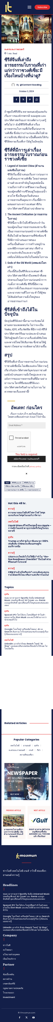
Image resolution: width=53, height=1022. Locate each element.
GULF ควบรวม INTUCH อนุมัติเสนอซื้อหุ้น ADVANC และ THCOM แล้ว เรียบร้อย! (39, 832)
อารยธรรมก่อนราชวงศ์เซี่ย (14, 490)
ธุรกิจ (10, 537)
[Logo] (8, 7)
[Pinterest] (30, 100)
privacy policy (35, 466)
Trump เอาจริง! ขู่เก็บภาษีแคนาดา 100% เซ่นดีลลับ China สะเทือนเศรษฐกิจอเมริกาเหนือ (28, 543)
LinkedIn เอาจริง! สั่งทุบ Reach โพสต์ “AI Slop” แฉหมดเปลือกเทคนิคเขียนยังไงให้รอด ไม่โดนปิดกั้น (25, 646)
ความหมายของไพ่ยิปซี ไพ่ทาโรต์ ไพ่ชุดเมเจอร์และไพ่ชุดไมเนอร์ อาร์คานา (26, 514)
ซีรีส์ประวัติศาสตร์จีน (12, 486)
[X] (23, 100)
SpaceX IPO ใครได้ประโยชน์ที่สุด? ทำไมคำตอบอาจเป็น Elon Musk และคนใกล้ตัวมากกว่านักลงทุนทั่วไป (25, 617)
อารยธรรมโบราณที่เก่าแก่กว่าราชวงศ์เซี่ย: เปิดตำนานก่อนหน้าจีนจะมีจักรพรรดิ (13, 833)
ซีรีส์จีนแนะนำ (17, 483)
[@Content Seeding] (13, 85)
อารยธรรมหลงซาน (33, 490)
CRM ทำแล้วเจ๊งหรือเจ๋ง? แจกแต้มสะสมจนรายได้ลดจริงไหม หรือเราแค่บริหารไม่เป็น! (28, 573)
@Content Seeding (30, 85)
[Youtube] (33, 1018)
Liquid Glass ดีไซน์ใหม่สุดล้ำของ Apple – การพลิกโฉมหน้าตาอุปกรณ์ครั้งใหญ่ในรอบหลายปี (29, 528)
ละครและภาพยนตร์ (14, 49)
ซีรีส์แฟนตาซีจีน (28, 486)
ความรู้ (11, 509)
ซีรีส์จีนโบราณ (29, 483)
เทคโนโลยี (13, 521)
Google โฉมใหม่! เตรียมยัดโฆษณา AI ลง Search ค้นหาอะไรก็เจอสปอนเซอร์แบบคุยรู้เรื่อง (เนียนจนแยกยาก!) (26, 632)
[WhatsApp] (37, 100)
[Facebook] (16, 100)
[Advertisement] (26, 682)
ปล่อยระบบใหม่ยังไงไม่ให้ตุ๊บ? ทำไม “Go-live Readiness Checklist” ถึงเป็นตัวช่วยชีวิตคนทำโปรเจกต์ (29, 559)
